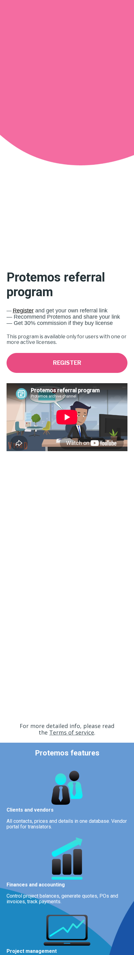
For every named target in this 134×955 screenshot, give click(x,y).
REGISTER (67, 362)
